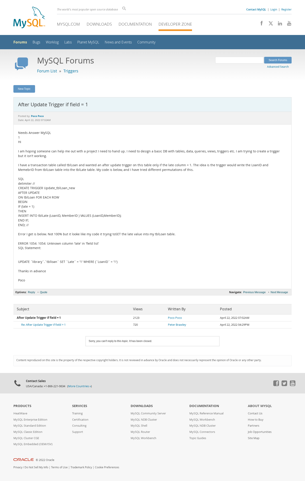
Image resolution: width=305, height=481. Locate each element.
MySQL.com (68, 24)
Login (273, 9)
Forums (20, 42)
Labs (68, 42)
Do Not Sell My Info (36, 467)
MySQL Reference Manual (206, 413)
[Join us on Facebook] (260, 24)
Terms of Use (59, 467)
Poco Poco (175, 318)
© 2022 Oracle (45, 460)
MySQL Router (140, 432)
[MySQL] (29, 18)
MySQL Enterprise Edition (30, 420)
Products (22, 405)
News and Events (118, 42)
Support (77, 432)
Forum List (47, 71)
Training (77, 413)
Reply (31, 292)
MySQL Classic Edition (27, 432)
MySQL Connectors (202, 432)
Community (146, 42)
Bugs (36, 42)
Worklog (52, 42)
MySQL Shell (139, 426)
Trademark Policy (81, 467)
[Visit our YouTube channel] (287, 24)
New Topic (24, 88)
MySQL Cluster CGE (26, 438)
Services (79, 405)
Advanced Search (278, 66)
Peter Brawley (177, 325)
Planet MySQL (88, 42)
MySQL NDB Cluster (144, 420)
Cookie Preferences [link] (107, 467)
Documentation (135, 24)
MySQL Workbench (143, 438)
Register (286, 9)
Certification (80, 420)
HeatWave (20, 413)
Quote (43, 292)
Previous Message (254, 292)
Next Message (279, 292)
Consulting (79, 426)
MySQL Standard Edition (29, 426)
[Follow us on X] (269, 24)
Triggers (70, 71)
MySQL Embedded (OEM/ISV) (32, 444)
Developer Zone (175, 24)
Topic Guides (197, 438)
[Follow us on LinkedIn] (278, 24)
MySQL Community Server (148, 413)
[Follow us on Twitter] (284, 385)
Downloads (99, 24)
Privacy (17, 467)
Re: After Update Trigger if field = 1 (43, 325)
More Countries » (79, 386)
